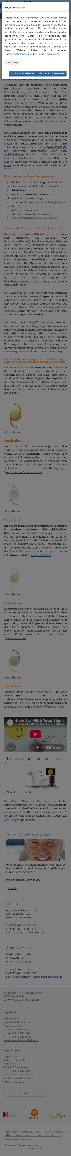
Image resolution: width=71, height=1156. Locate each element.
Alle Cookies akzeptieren (51, 73)
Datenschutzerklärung (16, 53)
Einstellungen (12, 62)
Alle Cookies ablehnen (22, 73)
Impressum (52, 53)
